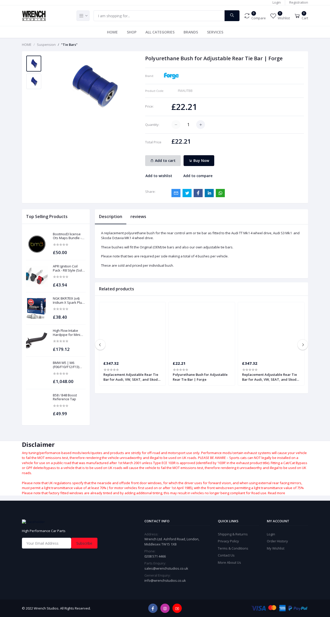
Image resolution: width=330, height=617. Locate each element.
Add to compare (197, 175)
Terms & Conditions (233, 548)
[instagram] (165, 608)
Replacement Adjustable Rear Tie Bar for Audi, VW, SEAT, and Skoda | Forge (131, 376)
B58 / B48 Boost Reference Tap (65, 397)
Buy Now (200, 160)
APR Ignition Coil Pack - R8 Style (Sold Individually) (68, 268)
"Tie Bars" (69, 44)
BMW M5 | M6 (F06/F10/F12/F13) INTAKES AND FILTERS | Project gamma (66, 365)
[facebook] (153, 608)
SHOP (131, 32)
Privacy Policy (228, 541)
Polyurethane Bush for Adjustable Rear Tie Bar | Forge (200, 376)
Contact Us (226, 555)
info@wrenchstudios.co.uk (165, 580)
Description (110, 216)
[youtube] (177, 608)
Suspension (46, 44)
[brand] (171, 75)
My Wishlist (275, 548)
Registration (298, 2)
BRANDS (191, 32)
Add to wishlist (158, 175)
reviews (138, 216)
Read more (276, 493)
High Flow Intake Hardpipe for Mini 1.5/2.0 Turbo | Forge (69, 333)
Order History (277, 541)
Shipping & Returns (233, 534)
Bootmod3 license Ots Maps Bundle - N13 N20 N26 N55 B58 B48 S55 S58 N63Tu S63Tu (69, 236)
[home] (67, 521)
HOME (112, 32)
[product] (37, 244)
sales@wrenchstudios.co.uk (166, 568)
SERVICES (215, 32)
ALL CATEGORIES (160, 32)
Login (277, 2)
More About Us (229, 562)
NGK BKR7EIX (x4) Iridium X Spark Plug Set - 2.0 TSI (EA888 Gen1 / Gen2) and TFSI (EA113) (68, 301)
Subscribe (84, 543)
